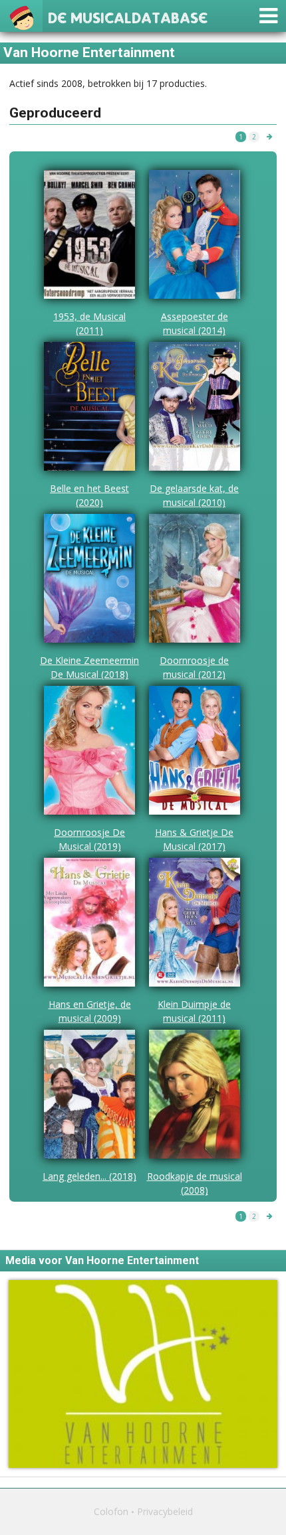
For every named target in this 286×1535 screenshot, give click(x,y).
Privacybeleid (165, 1511)
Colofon (111, 1511)
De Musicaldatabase (128, 16)
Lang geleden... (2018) (89, 1176)
